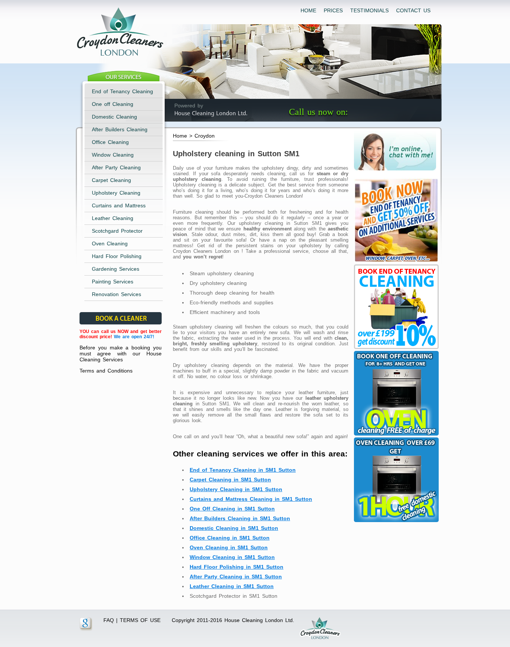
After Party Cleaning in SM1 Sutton (236, 577)
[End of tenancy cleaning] (395, 263)
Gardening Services (115, 269)
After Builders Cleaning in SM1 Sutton (240, 518)
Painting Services (112, 282)
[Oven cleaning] (395, 522)
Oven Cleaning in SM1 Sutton (229, 547)
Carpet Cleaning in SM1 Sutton (230, 480)
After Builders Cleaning (119, 129)
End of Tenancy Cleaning (122, 91)
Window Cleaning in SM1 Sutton (232, 557)
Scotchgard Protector (117, 231)
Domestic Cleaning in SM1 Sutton (234, 528)
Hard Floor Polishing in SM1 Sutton (236, 567)
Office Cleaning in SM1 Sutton (230, 538)
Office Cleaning (110, 142)
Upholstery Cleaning (116, 193)
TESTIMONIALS (369, 10)
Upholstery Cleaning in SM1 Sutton (236, 489)
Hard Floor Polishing (117, 256)
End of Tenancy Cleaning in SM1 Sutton (243, 470)
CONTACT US (413, 10)
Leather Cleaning (112, 218)
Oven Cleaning (110, 243)
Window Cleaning (113, 155)
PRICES (333, 10)
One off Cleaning (112, 104)
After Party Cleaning (116, 167)
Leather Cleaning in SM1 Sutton (232, 586)
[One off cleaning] (395, 436)
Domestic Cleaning (114, 117)
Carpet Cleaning (111, 180)
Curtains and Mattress (119, 205)
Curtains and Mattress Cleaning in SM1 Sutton (251, 499)
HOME (308, 10)
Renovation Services (116, 294)
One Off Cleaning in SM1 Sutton (232, 509)
